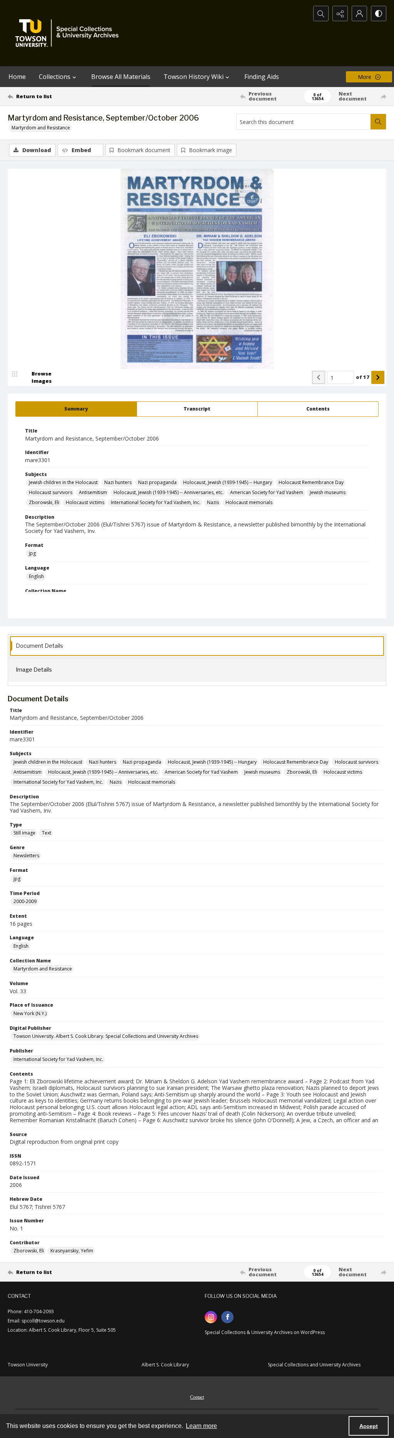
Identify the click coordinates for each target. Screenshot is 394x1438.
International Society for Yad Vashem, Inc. (155, 502)
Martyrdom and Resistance (41, 127)
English (36, 576)
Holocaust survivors (50, 492)
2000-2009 (25, 901)
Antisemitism (93, 492)
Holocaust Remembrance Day (311, 482)
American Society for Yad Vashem (266, 492)
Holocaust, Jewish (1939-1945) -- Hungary (227, 482)
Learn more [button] (201, 1426)
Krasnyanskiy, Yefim (71, 1250)
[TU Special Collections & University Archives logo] (69, 33)
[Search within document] (378, 121)
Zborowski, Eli (44, 502)
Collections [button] (54, 76)
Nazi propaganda (157, 482)
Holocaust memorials (248, 502)
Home (17, 76)
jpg (32, 553)
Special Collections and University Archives (314, 1364)
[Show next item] (377, 377)
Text (46, 833)
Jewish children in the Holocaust (63, 482)
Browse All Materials (120, 76)
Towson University (28, 1364)
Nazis (213, 502)
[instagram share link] (211, 1317)
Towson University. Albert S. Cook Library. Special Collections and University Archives (105, 1036)
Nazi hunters (118, 482)
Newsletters (26, 855)
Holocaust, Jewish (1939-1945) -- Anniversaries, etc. (169, 492)
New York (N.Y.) (30, 1013)
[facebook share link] (227, 1317)
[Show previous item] (318, 377)
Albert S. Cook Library (165, 1364)
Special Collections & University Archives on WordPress (265, 1332)
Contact (197, 1397)
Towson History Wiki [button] (194, 76)
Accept (368, 1426)
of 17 (362, 377)
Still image (24, 833)
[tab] (76, 409)
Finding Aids (261, 76)
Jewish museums (328, 492)
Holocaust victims (85, 502)
